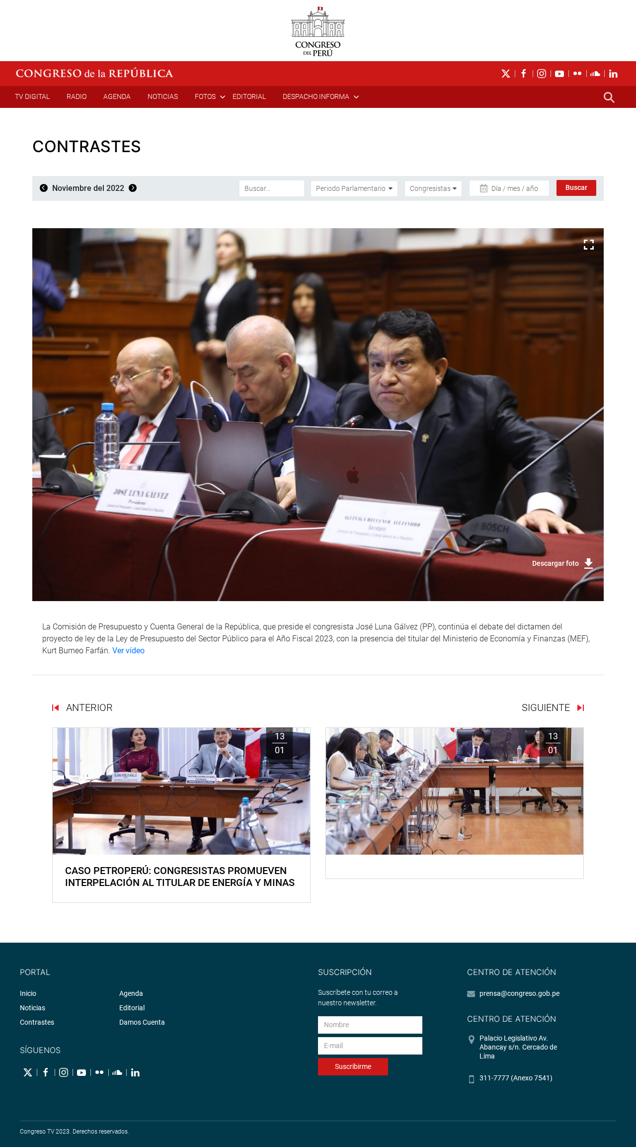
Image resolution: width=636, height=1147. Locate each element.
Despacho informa (316, 96)
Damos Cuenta (142, 1022)
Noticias (163, 96)
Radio (76, 96)
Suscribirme (353, 1066)
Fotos (205, 96)
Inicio (28, 993)
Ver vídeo (128, 650)
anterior (88, 707)
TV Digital (32, 96)
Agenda (117, 96)
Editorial (249, 96)
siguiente (547, 707)
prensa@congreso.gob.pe (519, 993)
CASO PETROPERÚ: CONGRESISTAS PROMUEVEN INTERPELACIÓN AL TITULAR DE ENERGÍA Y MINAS (180, 876)
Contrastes (37, 1022)
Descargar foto (555, 563)
